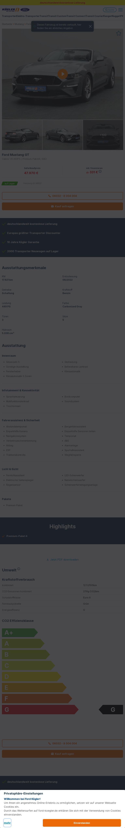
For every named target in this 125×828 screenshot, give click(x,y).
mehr (7, 822)
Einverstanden (82, 822)
